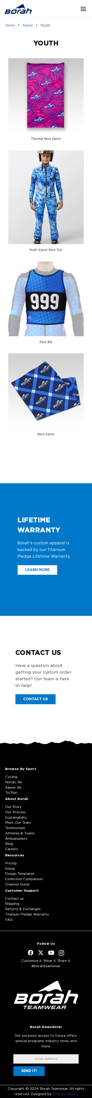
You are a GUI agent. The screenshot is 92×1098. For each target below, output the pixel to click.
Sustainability (16, 817)
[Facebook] (30, 952)
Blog (9, 843)
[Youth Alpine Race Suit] (46, 197)
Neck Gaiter (46, 434)
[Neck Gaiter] (46, 390)
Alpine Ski (13, 787)
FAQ (9, 919)
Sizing (10, 868)
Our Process (15, 812)
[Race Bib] (46, 298)
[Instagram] (61, 953)
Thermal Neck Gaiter (46, 139)
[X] (41, 953)
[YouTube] (51, 952)
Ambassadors (16, 838)
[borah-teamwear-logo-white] (46, 995)
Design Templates (19, 873)
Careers (11, 849)
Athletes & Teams (19, 833)
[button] (83, 9)
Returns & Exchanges (23, 909)
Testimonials (15, 828)
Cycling (11, 777)
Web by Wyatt (65, 1094)
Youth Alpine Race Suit (46, 250)
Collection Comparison (24, 879)
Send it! (29, 1071)
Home (10, 25)
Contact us (14, 898)
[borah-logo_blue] (18, 8)
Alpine (27, 25)
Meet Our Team (18, 822)
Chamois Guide (17, 884)
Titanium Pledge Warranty (27, 914)
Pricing (11, 863)
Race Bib (46, 342)
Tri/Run (11, 792)
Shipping (12, 903)
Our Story (13, 807)
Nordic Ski (13, 782)
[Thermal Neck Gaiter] (46, 95)
